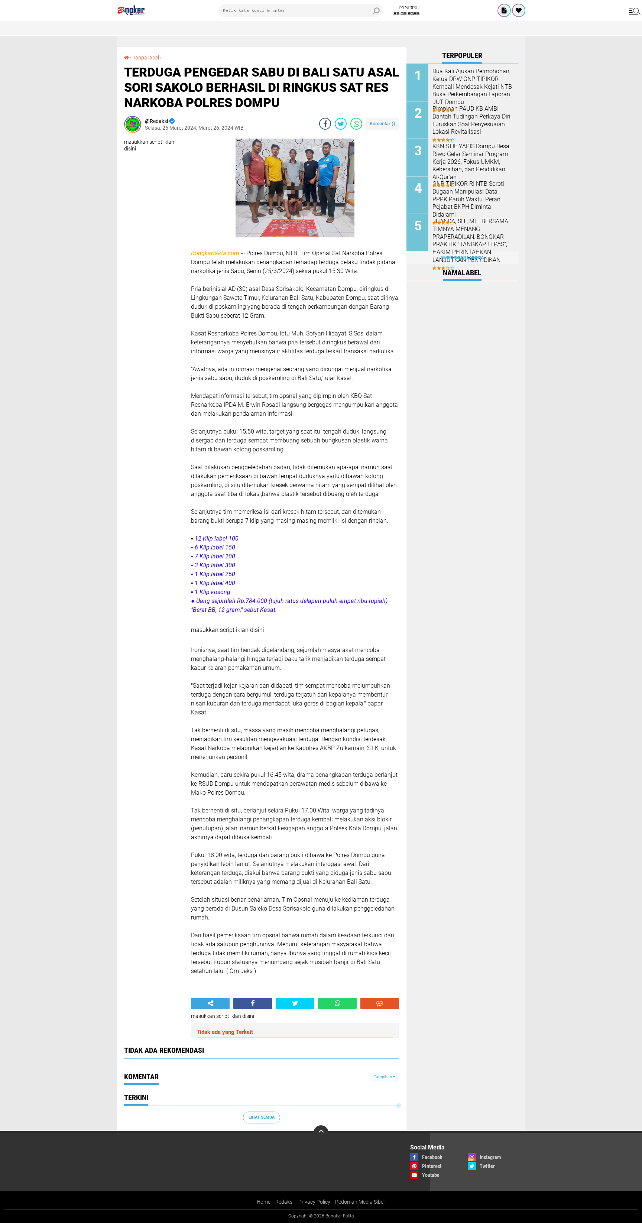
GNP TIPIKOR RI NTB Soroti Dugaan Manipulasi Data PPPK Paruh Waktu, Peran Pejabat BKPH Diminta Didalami (468, 199)
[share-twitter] (341, 124)
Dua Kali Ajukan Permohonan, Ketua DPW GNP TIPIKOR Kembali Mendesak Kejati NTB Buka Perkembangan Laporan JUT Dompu (472, 87)
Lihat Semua (262, 1117)
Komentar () (382, 123)
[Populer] (519, 10)
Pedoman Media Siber (360, 1202)
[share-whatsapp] (356, 124)
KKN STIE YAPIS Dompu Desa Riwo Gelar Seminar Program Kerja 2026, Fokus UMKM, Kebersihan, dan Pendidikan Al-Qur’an (470, 162)
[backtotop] (321, 1132)
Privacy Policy (314, 1202)
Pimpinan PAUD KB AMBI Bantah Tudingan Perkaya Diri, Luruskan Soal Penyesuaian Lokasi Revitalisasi (472, 120)
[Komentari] (379, 1003)
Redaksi (284, 1202)
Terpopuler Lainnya (462, 257)
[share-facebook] (325, 124)
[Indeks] (504, 10)
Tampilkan (383, 1076)
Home (263, 1202)
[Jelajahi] (633, 10)
